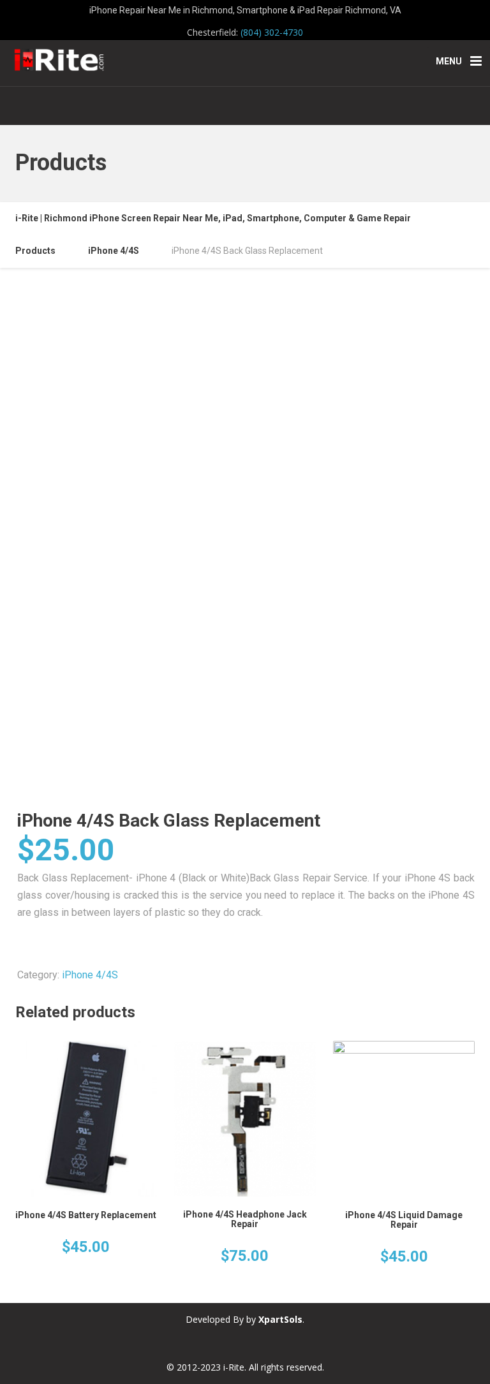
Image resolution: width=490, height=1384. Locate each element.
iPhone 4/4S (90, 975)
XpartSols (280, 1319)
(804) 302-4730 (272, 32)
